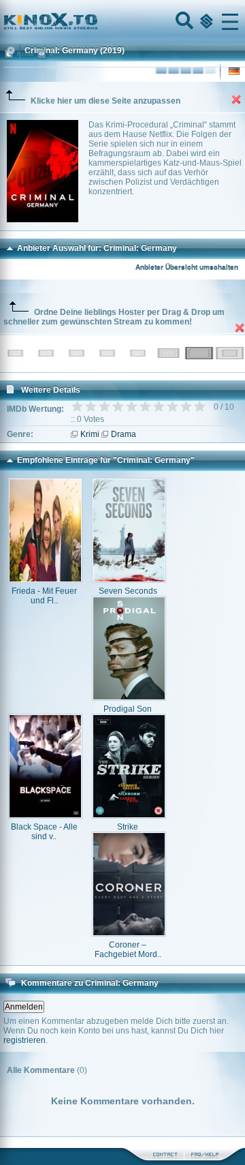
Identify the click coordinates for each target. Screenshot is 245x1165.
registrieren (24, 1040)
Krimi (89, 434)
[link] (122, 22)
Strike (127, 827)
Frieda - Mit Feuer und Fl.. (44, 595)
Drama (123, 434)
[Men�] (230, 22)
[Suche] (183, 22)
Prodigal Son (127, 709)
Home (97, 22)
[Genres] (205, 22)
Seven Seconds (128, 591)
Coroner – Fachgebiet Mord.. (128, 949)
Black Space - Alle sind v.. (44, 831)
